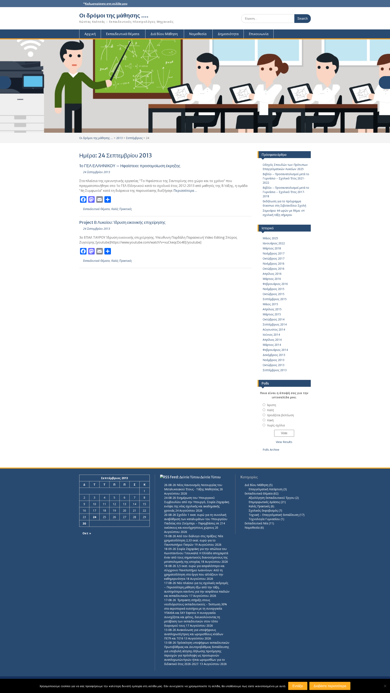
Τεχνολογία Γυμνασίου (264, 519)
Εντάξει (297, 686)
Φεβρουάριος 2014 (275, 350)
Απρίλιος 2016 (272, 274)
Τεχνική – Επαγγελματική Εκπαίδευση (274, 515)
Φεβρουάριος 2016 (275, 284)
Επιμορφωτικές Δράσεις (264, 502)
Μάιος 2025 (270, 238)
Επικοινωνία (258, 34)
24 (94, 517)
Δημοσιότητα (228, 34)
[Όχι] (385, 686)
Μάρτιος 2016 (272, 279)
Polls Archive (271, 450)
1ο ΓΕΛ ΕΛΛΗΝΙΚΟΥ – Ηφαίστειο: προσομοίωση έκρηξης (129, 165)
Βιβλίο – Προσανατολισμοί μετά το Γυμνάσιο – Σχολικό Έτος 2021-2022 (286, 178)
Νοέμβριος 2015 (273, 289)
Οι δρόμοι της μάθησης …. (113, 15)
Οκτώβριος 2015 (273, 294)
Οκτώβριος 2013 (273, 365)
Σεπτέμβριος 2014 (275, 324)
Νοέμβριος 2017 (273, 253)
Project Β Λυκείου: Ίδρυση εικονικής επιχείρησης (122, 222)
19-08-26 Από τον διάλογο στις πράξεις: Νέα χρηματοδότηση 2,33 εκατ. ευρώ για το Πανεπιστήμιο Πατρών (193, 540)
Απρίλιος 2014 (272, 340)
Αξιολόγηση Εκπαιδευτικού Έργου (272, 498)
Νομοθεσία (197, 34)
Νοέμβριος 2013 (273, 360)
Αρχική (90, 34)
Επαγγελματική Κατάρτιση (266, 489)
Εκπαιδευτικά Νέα (256, 523)
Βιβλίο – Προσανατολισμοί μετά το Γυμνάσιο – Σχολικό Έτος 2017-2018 (286, 192)
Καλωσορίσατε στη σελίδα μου (106, 3)
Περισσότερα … (185, 190)
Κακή (270, 420)
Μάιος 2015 (270, 304)
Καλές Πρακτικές (121, 209)
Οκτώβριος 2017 (273, 258)
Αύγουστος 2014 (274, 329)
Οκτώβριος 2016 (273, 269)
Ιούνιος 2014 (271, 334)
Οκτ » (86, 533)
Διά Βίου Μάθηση (164, 34)
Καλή (270, 410)
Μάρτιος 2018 (272, 248)
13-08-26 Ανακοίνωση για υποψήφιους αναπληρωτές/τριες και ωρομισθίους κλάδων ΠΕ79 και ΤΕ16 (193, 634)
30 (84, 523)
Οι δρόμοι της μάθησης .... (96, 138)
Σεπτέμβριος (134, 138)
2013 (119, 138)
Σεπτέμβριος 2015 (275, 299)
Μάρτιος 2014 (272, 345)
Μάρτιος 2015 (272, 314)
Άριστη (271, 405)
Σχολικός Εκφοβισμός (263, 510)
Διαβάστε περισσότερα (330, 686)
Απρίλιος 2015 (272, 309)
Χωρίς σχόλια (276, 425)
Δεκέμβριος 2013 (274, 355)
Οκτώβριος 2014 (273, 319)
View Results (284, 442)
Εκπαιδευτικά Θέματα (122, 34)
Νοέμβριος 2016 (273, 263)
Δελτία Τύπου (210, 477)
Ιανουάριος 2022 (274, 243)
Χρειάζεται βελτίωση (280, 415)
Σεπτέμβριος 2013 (275, 370)
